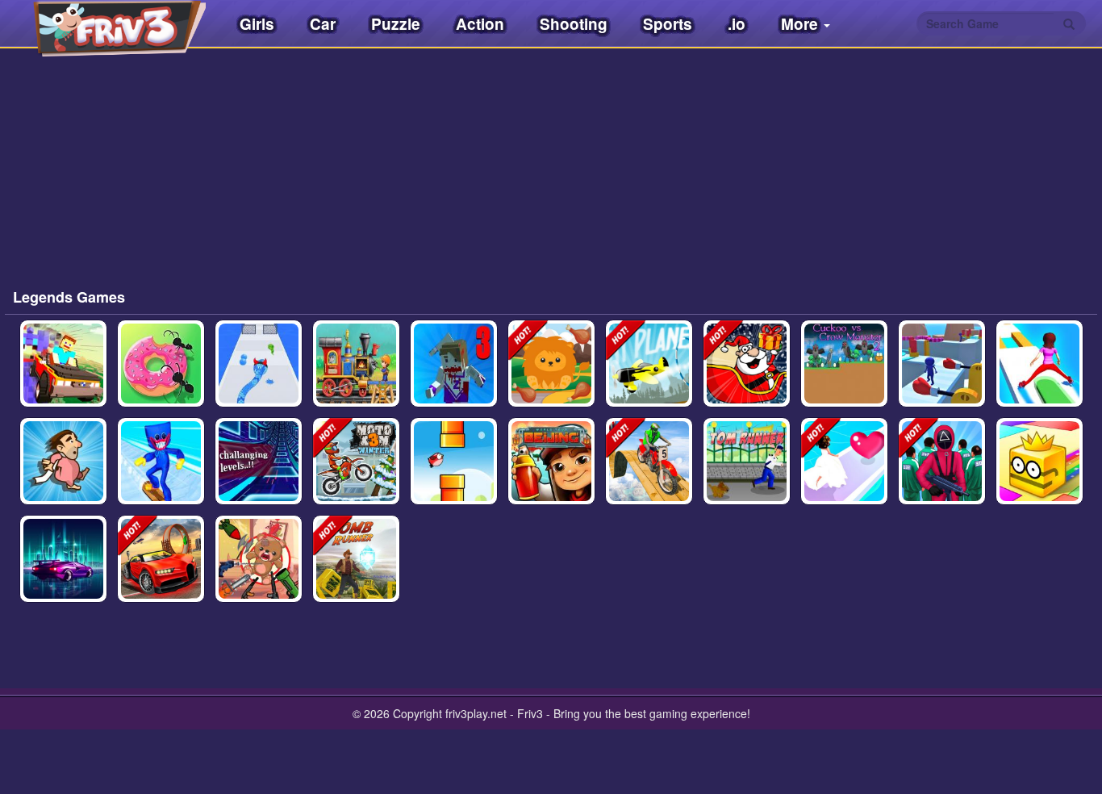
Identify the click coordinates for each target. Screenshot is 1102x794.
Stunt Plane (649, 387)
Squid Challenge (942, 477)
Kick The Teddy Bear (258, 574)
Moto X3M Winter (355, 477)
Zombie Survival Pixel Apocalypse (453, 371)
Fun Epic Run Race (941, 379)
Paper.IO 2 (1039, 485)
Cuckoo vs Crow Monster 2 (844, 371)
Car (323, 24)
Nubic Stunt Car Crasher (63, 379)
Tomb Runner (356, 583)
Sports (667, 24)
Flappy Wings (453, 485)
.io (736, 24)
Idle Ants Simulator (161, 379)
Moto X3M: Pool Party (649, 477)
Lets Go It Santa (747, 379)
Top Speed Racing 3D (160, 574)
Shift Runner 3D (1039, 379)
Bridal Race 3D (843, 477)
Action (480, 24)
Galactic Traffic (63, 574)
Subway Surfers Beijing (551, 469)
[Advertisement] (187, 177)
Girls (257, 24)
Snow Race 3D (160, 485)
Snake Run (258, 387)
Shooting (573, 24)
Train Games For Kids (356, 379)
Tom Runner (746, 485)
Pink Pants (63, 485)
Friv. (105, 24)
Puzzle (395, 24)
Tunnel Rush (258, 485)
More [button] (801, 24)
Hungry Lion (551, 387)
